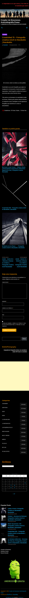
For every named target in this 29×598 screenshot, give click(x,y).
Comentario (5, 282)
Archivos (6, 461)
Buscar (24, 338)
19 (11, 485)
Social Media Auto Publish (10, 597)
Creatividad (5, 34)
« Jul (14, 493)
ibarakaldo (6, 45)
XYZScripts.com (20, 597)
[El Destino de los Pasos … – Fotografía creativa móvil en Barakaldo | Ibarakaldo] (14, 228)
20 (14, 485)
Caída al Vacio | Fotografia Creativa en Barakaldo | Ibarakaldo (16, 510)
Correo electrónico (7, 308)
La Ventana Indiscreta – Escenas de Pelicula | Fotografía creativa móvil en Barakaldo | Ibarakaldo (17, 540)
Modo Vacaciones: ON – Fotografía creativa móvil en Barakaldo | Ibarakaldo (16, 525)
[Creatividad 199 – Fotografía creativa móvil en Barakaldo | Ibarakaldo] (14, 190)
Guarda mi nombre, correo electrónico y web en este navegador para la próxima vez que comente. (14, 325)
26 (11, 487)
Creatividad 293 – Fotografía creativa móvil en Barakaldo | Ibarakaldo (16, 533)
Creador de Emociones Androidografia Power (10, 21)
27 (14, 487)
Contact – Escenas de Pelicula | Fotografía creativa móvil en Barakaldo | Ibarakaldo (17, 518)
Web (3, 314)
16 (25, 483)
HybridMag (15, 594)
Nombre (4, 301)
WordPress (9, 594)
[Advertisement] (14, 376)
